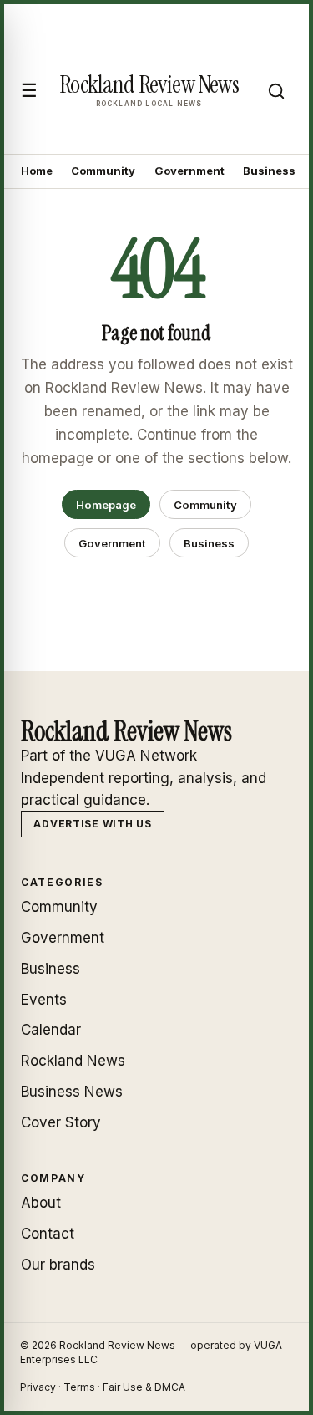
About (41, 1202)
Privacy (38, 1387)
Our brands (58, 1264)
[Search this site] (276, 91)
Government (189, 170)
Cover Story (61, 1122)
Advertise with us (92, 823)
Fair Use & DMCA (144, 1387)
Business (269, 170)
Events (44, 999)
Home (37, 170)
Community (103, 170)
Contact (47, 1233)
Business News (72, 1091)
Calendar (51, 1029)
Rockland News (73, 1060)
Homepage (106, 505)
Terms (79, 1387)
